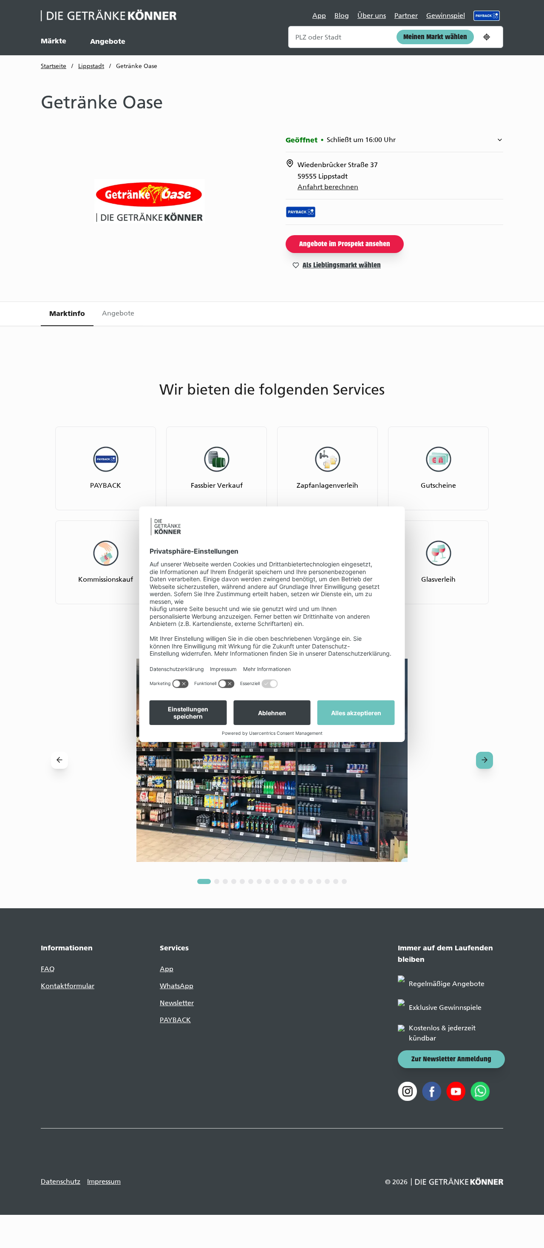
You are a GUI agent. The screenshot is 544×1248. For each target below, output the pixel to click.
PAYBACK (175, 1020)
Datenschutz (60, 1181)
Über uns (371, 15)
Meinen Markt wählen (435, 37)
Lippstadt (91, 66)
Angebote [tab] (118, 313)
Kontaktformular (67, 986)
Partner (406, 15)
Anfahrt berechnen (328, 187)
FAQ (47, 969)
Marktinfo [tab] (67, 313)
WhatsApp (176, 986)
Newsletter (177, 1003)
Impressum (104, 1181)
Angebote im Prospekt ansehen (344, 244)
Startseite (53, 66)
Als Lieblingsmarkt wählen (342, 266)
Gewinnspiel (445, 15)
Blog (341, 15)
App (319, 15)
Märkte (53, 41)
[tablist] (272, 313)
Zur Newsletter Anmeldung (451, 1059)
